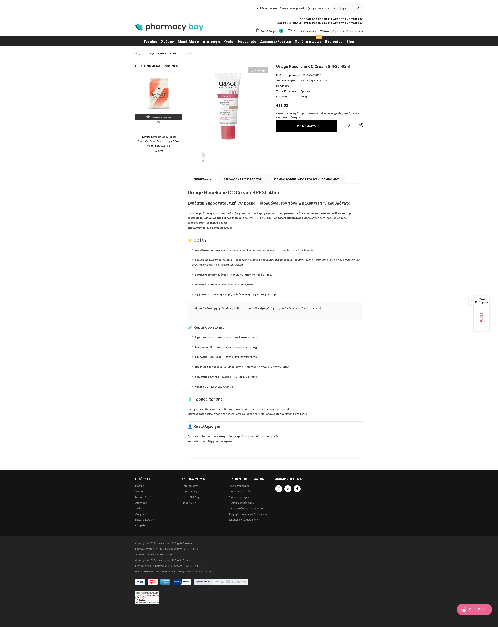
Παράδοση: (283, 85)
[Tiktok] (297, 488)
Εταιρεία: (282, 96)
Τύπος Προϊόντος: (287, 91)
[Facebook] (278, 488)
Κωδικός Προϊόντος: (288, 75)
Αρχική (139, 53)
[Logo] (169, 28)
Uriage (304, 96)
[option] (229, 106)
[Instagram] (287, 488)
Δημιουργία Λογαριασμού (348, 31)
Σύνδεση (325, 31)
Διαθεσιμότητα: (285, 80)
